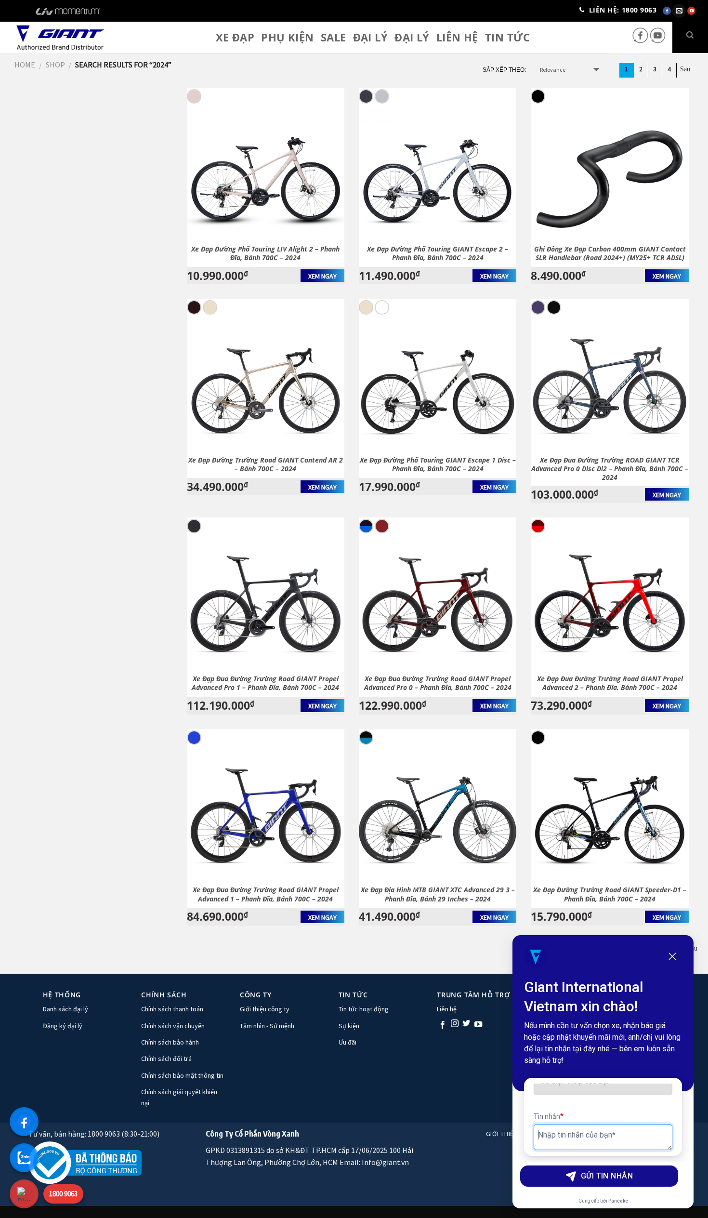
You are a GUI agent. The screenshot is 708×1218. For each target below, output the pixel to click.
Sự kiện (349, 1025)
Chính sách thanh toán (172, 1009)
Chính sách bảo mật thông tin (182, 1075)
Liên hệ (457, 37)
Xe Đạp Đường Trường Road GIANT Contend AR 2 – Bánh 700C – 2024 (265, 464)
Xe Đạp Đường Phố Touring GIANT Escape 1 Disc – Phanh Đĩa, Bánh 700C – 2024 (438, 464)
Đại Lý (412, 37)
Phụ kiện (287, 37)
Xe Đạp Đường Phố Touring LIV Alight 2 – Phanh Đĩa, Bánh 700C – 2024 (265, 253)
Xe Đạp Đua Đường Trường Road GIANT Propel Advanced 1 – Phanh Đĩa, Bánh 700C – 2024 (266, 894)
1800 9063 (63, 1193)
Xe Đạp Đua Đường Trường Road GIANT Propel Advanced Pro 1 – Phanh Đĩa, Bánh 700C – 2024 (265, 683)
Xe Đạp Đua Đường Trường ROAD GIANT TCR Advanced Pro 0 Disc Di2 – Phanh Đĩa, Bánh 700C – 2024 (609, 469)
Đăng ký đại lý (62, 1025)
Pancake (618, 1201)
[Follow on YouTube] (658, 41)
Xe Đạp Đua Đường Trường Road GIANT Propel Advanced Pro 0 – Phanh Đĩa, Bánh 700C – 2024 (437, 683)
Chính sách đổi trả (166, 1058)
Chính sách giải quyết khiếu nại (179, 1097)
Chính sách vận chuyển (173, 1025)
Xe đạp (235, 37)
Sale (333, 37)
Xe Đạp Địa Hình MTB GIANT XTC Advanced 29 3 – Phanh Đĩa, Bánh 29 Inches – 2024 (438, 894)
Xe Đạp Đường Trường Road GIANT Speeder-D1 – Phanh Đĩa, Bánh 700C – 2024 (609, 894)
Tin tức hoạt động (364, 1009)
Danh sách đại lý (65, 1009)
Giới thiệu (502, 1134)
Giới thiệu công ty (264, 1009)
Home (24, 64)
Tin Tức (507, 37)
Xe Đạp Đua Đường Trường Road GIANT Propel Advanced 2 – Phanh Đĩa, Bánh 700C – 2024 (610, 683)
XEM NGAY (322, 276)
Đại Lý (370, 37)
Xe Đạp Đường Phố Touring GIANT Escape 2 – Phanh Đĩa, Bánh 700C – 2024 (437, 253)
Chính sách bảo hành (170, 1042)
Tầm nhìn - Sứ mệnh (267, 1025)
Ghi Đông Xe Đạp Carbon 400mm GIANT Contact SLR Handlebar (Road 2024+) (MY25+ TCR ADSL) (610, 253)
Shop (55, 64)
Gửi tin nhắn (607, 1175)
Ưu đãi (347, 1042)
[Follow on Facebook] (641, 41)
